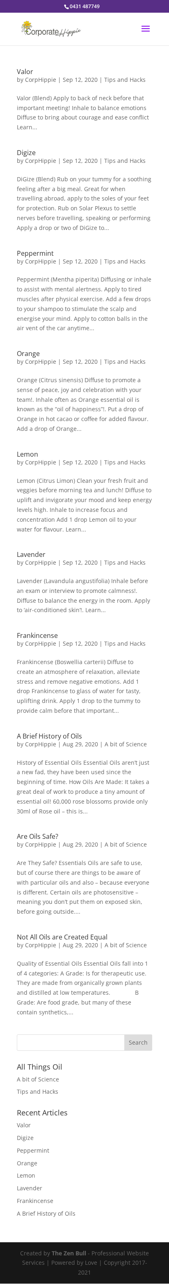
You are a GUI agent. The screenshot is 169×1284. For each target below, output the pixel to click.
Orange (28, 353)
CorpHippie (40, 79)
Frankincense (37, 635)
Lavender (31, 554)
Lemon (27, 454)
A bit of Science (126, 744)
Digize (26, 152)
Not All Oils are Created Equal (62, 937)
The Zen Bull (69, 1253)
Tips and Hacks (125, 79)
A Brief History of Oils (49, 736)
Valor (25, 71)
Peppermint (35, 253)
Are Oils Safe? (37, 836)
